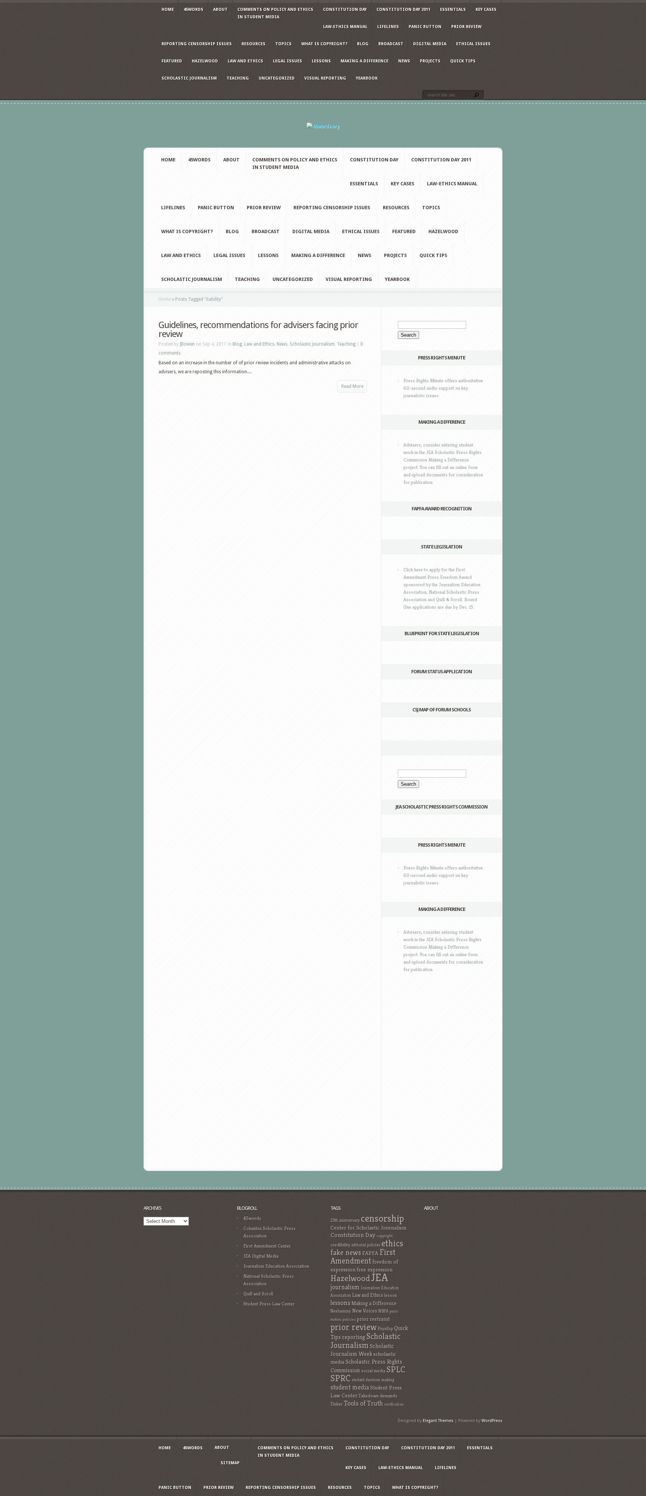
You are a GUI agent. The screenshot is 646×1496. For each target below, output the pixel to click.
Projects (430, 61)
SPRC (340, 1378)
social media (373, 1371)
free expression (375, 1269)
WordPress (492, 1420)
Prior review (466, 26)
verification (394, 1404)
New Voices (364, 1311)
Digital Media (429, 43)
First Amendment (363, 1256)
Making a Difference (364, 61)
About (220, 9)
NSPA (383, 1311)
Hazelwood (205, 61)
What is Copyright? (324, 43)
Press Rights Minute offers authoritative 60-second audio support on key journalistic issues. (443, 388)
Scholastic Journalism (189, 78)
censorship (382, 1218)
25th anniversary (345, 1220)
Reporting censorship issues (197, 43)
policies (349, 1319)
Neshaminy (340, 1311)
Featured (172, 61)
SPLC (396, 1369)
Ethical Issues (473, 43)
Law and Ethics (245, 61)
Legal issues (287, 61)
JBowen (187, 344)
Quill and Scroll (258, 1294)
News (404, 61)
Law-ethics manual (345, 26)
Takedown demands (378, 1396)
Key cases (486, 9)
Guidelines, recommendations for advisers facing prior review (258, 329)
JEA (379, 1277)
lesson (390, 1295)
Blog (363, 43)
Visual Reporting (325, 78)
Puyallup (385, 1328)
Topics (283, 43)
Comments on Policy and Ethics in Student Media (275, 13)
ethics (392, 1243)
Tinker (336, 1404)
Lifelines (388, 26)
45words (193, 9)
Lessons (321, 61)
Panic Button (425, 26)
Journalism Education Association (276, 1266)
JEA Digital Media (261, 1256)
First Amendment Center (267, 1246)
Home (168, 9)
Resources (253, 43)
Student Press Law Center (269, 1304)
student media (349, 1387)
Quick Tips (463, 61)
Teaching (238, 78)
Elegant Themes (438, 1420)
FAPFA (370, 1253)
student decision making (373, 1379)
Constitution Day (345, 9)
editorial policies (365, 1245)
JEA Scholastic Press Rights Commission (441, 807)
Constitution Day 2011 (403, 9)
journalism (345, 1287)
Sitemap (230, 1463)
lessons (340, 1303)
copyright (384, 1235)
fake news (345, 1252)
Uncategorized (277, 78)
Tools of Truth (363, 1403)
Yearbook (367, 78)
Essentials (453, 9)
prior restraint (373, 1319)
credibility (340, 1245)
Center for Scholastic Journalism (368, 1227)
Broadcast (390, 43)
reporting (353, 1337)
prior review (353, 1327)
